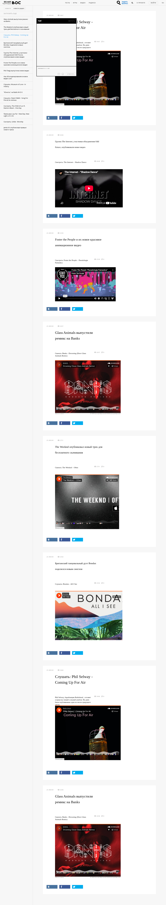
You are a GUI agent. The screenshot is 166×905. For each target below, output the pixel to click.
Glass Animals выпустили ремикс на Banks (16, 20)
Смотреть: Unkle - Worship (13, 122)
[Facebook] (64, 118)
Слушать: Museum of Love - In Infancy (15, 85)
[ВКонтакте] (52, 118)
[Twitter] (77, 118)
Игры (75, 3)
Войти (153, 3)
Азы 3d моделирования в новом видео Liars (16, 77)
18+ (163, 3)
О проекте (141, 3)
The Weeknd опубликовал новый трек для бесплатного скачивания (16, 28)
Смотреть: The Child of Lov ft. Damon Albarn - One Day (14, 107)
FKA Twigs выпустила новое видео (16, 71)
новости (8, 8)
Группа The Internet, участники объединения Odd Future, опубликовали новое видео (15, 55)
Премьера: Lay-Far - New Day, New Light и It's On (16, 115)
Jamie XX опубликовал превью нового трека (15, 128)
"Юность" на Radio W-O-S (13, 92)
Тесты (67, 3)
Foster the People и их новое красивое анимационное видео (15, 64)
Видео (83, 3)
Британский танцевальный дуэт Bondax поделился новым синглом (16, 45)
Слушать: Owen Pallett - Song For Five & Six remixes (16, 99)
